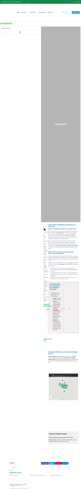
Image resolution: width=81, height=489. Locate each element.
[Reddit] (79, 2)
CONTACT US (48, 340)
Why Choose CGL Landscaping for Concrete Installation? (61, 252)
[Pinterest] (77, 2)
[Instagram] (73, 2)
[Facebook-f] (72, 2)
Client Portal (42, 12)
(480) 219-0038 (65, 12)
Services (23, 12)
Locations (32, 12)
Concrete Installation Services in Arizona (62, 225)
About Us (50, 12)
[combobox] (45, 227)
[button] (44, 463)
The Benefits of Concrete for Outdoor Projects (55, 286)
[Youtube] (75, 2)
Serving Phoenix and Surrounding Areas (62, 353)
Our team (50, 240)
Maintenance (62, 308)
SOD (69, 308)
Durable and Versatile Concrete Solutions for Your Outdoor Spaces (62, 228)
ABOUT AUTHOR (47, 305)
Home (18, 12)
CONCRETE (61, 124)
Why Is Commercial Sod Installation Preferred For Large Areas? (18, 485)
